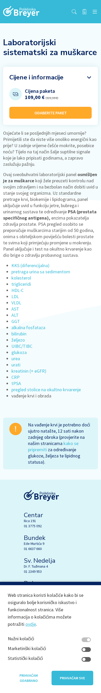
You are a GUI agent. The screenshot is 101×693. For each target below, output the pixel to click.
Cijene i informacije (36, 77)
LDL (15, 296)
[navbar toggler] (95, 12)
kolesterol (21, 278)
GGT (15, 321)
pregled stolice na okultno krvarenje (46, 390)
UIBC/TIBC (21, 346)
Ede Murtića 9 (34, 543)
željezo (18, 340)
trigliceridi (21, 284)
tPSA (16, 383)
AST (15, 309)
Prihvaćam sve (72, 678)
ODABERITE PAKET (50, 112)
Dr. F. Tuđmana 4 (36, 566)
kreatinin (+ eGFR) (28, 371)
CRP (15, 377)
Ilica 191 (30, 521)
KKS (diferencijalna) (30, 265)
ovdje (30, 624)
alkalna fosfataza (28, 327)
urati (15, 365)
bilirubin (18, 334)
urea (15, 358)
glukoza (19, 352)
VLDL (16, 303)
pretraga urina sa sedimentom (40, 272)
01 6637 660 (33, 548)
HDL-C (17, 290)
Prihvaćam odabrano (28, 678)
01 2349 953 (33, 571)
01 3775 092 (33, 526)
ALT (15, 315)
